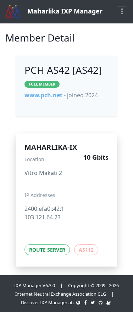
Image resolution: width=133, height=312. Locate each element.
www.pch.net (43, 95)
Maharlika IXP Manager (64, 11)
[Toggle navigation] (122, 11)
